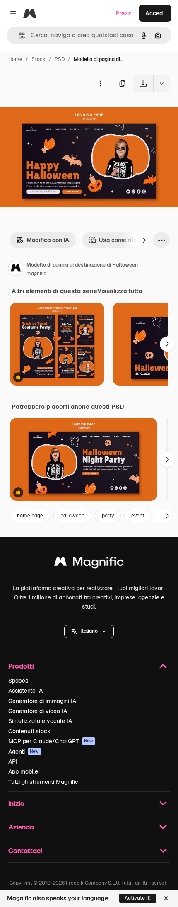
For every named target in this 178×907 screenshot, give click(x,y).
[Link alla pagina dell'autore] (15, 269)
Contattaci (25, 850)
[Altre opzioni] (100, 83)
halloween (72, 515)
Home (15, 59)
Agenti (23, 751)
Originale (54, 111)
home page (30, 515)
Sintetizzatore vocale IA (40, 721)
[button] (89, 631)
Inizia (16, 803)
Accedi (155, 13)
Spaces (18, 680)
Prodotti (21, 666)
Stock (38, 59)
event (137, 515)
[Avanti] (144, 240)
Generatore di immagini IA (42, 701)
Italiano (89, 631)
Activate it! (138, 898)
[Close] (166, 898)
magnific (36, 273)
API (12, 761)
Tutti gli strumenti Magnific (43, 782)
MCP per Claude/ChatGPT (50, 741)
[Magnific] (89, 563)
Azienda (21, 826)
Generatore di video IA (37, 711)
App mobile (23, 771)
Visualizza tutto (119, 291)
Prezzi (124, 13)
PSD (60, 59)
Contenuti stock (29, 731)
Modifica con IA (47, 240)
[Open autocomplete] (18, 35)
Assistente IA (25, 690)
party (108, 515)
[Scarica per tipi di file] (161, 83)
